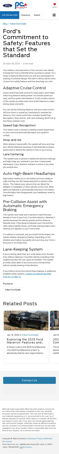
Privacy (39, 439)
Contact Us (29, 380)
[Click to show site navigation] (54, 15)
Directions (25, 15)
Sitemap (31, 439)
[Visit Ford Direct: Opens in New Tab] (26, 447)
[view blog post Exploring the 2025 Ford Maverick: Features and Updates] (26, 337)
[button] (9, 15)
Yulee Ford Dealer (18, 24)
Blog (5, 24)
